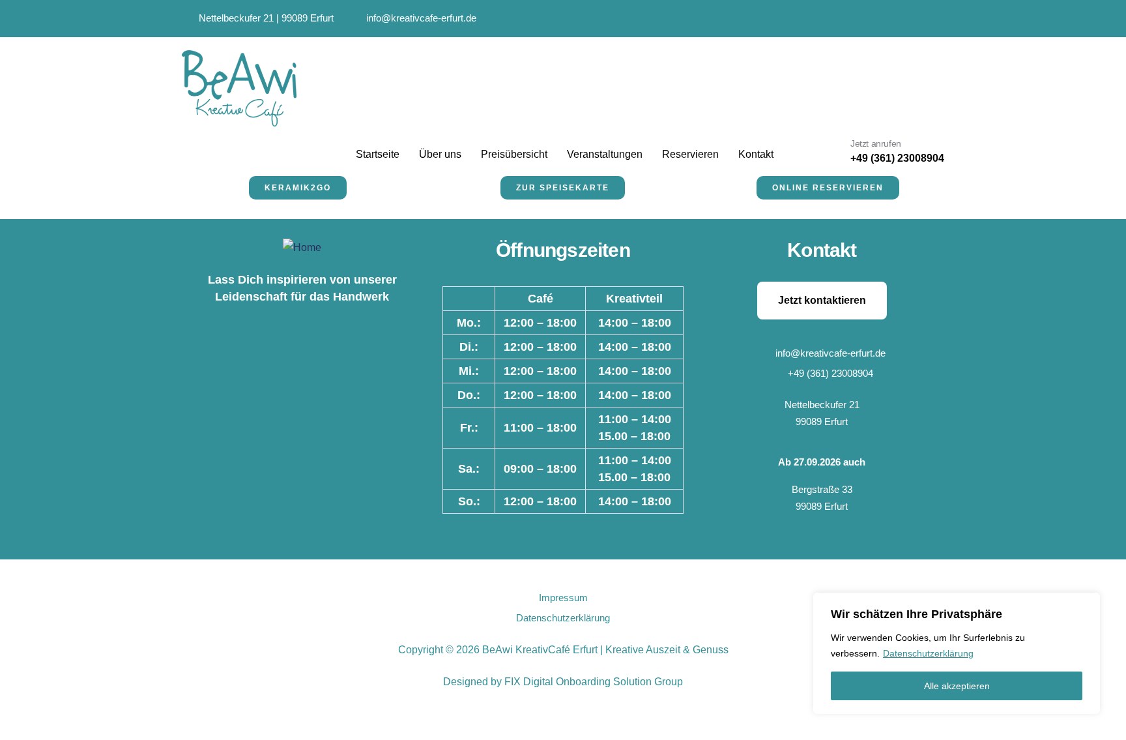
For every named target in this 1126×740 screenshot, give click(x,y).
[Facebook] (881, 18)
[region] (956, 653)
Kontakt (755, 154)
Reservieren (690, 154)
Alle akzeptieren (957, 686)
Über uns (440, 154)
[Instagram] (848, 18)
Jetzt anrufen (875, 143)
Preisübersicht (514, 154)
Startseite (377, 154)
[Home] (302, 248)
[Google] (815, 18)
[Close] (1086, 604)
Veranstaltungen (604, 154)
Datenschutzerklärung (928, 653)
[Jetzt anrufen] (828, 152)
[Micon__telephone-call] (913, 18)
